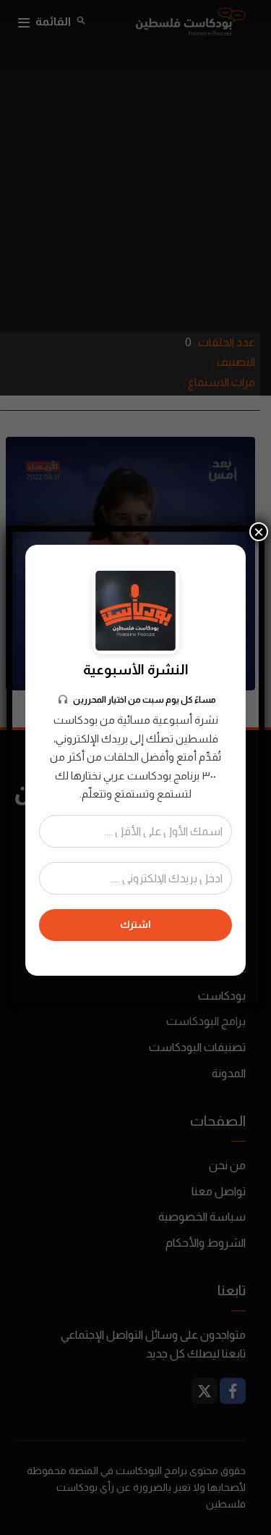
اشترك (135, 924)
